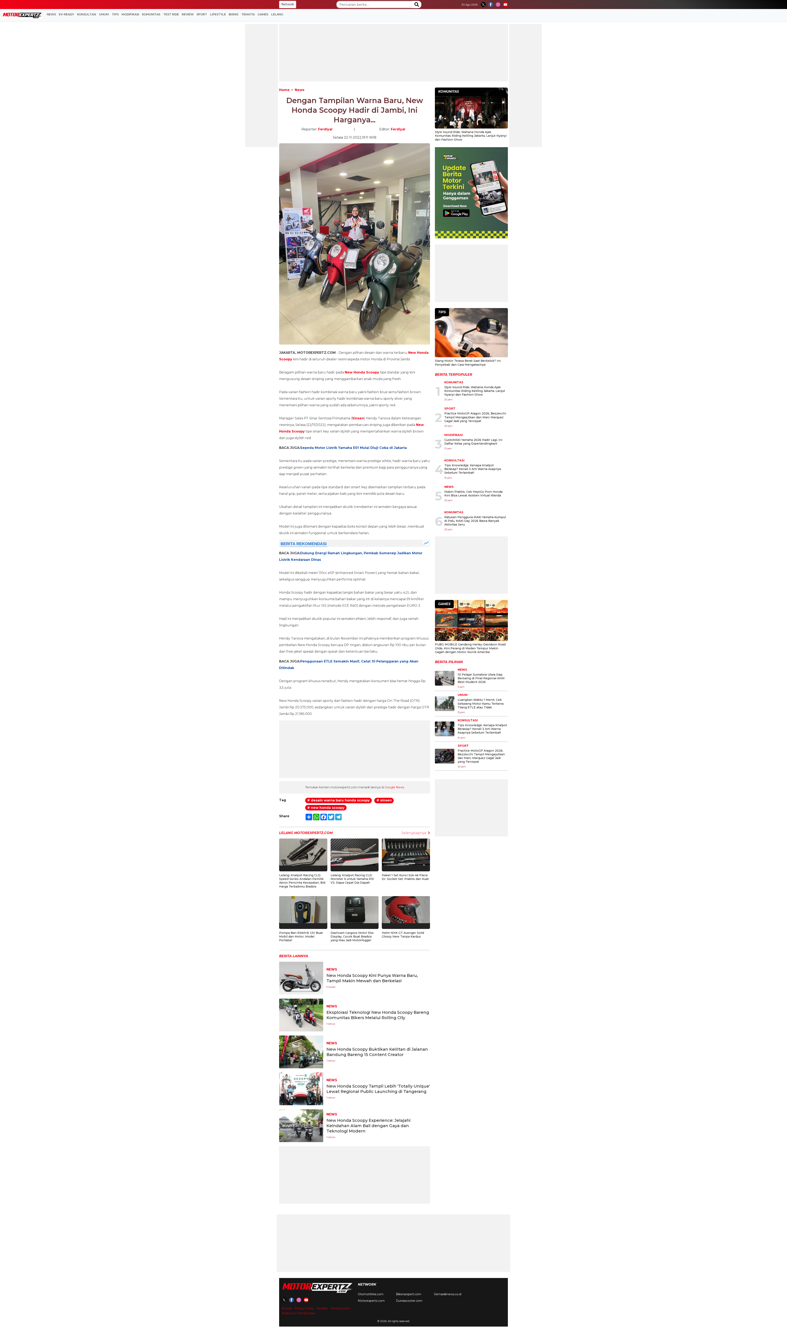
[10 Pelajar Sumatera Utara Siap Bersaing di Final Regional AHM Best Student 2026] (444, 678)
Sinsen (358, 418)
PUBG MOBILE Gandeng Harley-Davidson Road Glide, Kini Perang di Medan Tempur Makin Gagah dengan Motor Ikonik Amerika (470, 648)
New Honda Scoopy (362, 372)
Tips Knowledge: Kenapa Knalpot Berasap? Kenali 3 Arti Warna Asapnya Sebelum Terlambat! (472, 469)
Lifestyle (218, 14)
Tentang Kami (340, 1308)
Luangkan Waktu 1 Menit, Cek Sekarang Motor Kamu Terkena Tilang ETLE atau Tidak (481, 703)
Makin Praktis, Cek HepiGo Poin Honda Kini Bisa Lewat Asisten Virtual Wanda (473, 493)
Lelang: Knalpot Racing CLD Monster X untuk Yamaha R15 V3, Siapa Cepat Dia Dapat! (352, 878)
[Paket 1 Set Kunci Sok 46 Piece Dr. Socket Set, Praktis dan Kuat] (406, 852)
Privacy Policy (304, 1308)
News (51, 14)
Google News (394, 787)
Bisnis (233, 14)
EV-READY (66, 14)
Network (287, 4)
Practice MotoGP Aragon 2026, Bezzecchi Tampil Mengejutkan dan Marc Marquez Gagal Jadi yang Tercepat (475, 417)
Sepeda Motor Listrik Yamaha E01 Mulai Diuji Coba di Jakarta (353, 448)
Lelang (277, 14)
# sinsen (384, 800)
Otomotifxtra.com (370, 1294)
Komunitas (151, 14)
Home (284, 90)
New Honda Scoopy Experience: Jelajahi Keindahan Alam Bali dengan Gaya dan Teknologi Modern (368, 1125)
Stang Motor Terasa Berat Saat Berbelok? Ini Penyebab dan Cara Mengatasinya (468, 362)
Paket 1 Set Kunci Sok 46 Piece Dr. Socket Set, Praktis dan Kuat (405, 877)
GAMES (263, 14)
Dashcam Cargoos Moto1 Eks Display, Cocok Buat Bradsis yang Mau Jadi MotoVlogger (352, 936)
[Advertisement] (261, 85)
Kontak (287, 1308)
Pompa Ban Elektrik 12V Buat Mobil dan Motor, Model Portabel (301, 936)
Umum (104, 14)
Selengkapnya (413, 833)
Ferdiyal (325, 129)
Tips (115, 14)
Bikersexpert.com (408, 1294)
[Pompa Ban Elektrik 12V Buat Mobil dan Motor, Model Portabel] (303, 909)
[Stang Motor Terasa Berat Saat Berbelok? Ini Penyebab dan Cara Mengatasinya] (471, 333)
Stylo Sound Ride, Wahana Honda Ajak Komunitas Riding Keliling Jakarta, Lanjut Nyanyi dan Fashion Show (471, 135)
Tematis (248, 14)
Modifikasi (130, 14)
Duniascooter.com (409, 1301)
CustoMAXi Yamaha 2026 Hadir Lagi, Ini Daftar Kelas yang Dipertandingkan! (473, 441)
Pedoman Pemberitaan (299, 1313)
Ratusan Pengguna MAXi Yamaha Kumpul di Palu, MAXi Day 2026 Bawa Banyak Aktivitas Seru (475, 520)
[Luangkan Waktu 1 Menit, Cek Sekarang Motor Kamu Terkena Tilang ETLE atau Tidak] (444, 703)
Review (188, 14)
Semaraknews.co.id (447, 1294)
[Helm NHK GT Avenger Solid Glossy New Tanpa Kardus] (406, 909)
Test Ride (171, 14)
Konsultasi (86, 14)
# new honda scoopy (326, 808)
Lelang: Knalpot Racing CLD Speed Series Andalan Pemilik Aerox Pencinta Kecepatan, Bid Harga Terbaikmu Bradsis (302, 880)
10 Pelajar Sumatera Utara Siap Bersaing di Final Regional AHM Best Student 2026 (481, 678)
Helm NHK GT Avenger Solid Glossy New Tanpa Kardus (403, 934)
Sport (202, 14)
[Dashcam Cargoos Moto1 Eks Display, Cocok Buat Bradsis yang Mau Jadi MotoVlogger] (355, 909)
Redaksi (322, 1308)
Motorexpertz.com (371, 1301)
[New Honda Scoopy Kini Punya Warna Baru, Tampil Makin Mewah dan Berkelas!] (301, 978)
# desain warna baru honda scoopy (338, 800)
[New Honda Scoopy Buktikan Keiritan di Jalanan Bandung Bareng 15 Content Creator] (301, 1052)
